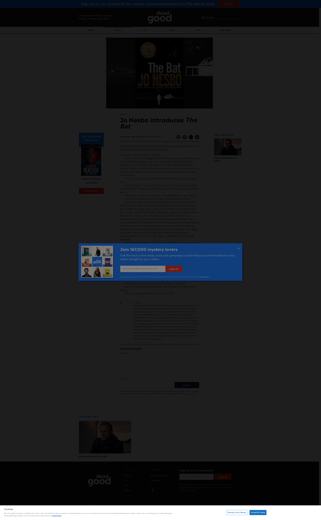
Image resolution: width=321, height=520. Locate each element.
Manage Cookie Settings (237, 512)
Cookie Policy (56, 516)
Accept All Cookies (258, 512)
